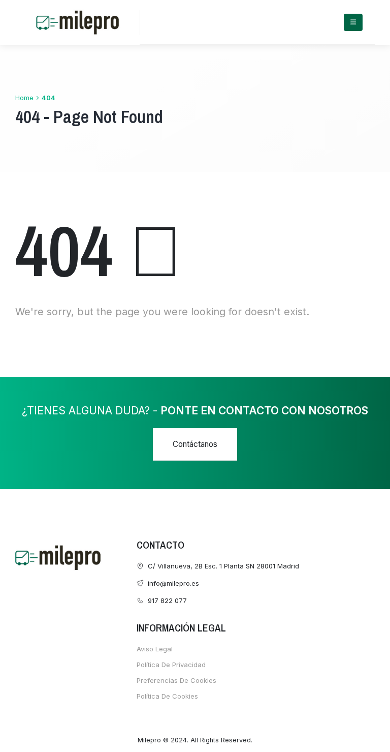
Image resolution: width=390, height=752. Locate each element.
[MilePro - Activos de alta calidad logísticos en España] (77, 22)
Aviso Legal (155, 649)
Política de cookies (167, 696)
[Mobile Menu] (353, 22)
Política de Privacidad (171, 664)
